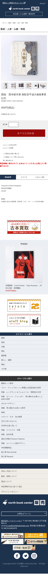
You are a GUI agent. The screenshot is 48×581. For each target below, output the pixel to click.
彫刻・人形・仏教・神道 (20, 23)
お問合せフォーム (24, 514)
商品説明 (8, 177)
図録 (9, 23)
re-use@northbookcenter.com (17, 526)
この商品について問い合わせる (13, 157)
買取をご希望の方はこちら (13, 3)
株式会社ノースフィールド (11, 521)
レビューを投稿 (8, 148)
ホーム (4, 23)
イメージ (24, 177)
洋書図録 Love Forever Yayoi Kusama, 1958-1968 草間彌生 (24, 288)
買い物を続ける (8, 160)
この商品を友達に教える (11, 153)
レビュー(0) (40, 177)
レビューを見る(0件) (10, 145)
